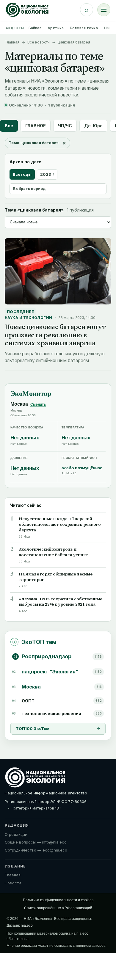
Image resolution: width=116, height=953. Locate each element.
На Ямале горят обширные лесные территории (56, 577)
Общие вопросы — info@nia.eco (36, 842)
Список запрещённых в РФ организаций (58, 908)
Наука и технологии (28, 317)
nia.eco (27, 925)
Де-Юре (93, 125)
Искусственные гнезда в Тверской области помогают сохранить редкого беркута (60, 524)
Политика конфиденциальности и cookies (58, 900)
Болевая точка (84, 28)
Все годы (22, 174)
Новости (13, 883)
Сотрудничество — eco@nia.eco (36, 850)
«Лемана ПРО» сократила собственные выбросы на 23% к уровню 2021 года (60, 601)
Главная (12, 42)
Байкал (35, 28)
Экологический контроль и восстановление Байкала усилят (53, 552)
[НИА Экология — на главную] (27, 9)
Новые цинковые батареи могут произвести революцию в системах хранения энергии (55, 335)
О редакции (16, 834)
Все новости (38, 42)
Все (9, 125)
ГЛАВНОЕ (35, 125)
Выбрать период (29, 188)
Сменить (38, 404)
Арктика (56, 28)
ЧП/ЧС (65, 125)
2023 (47, 174)
